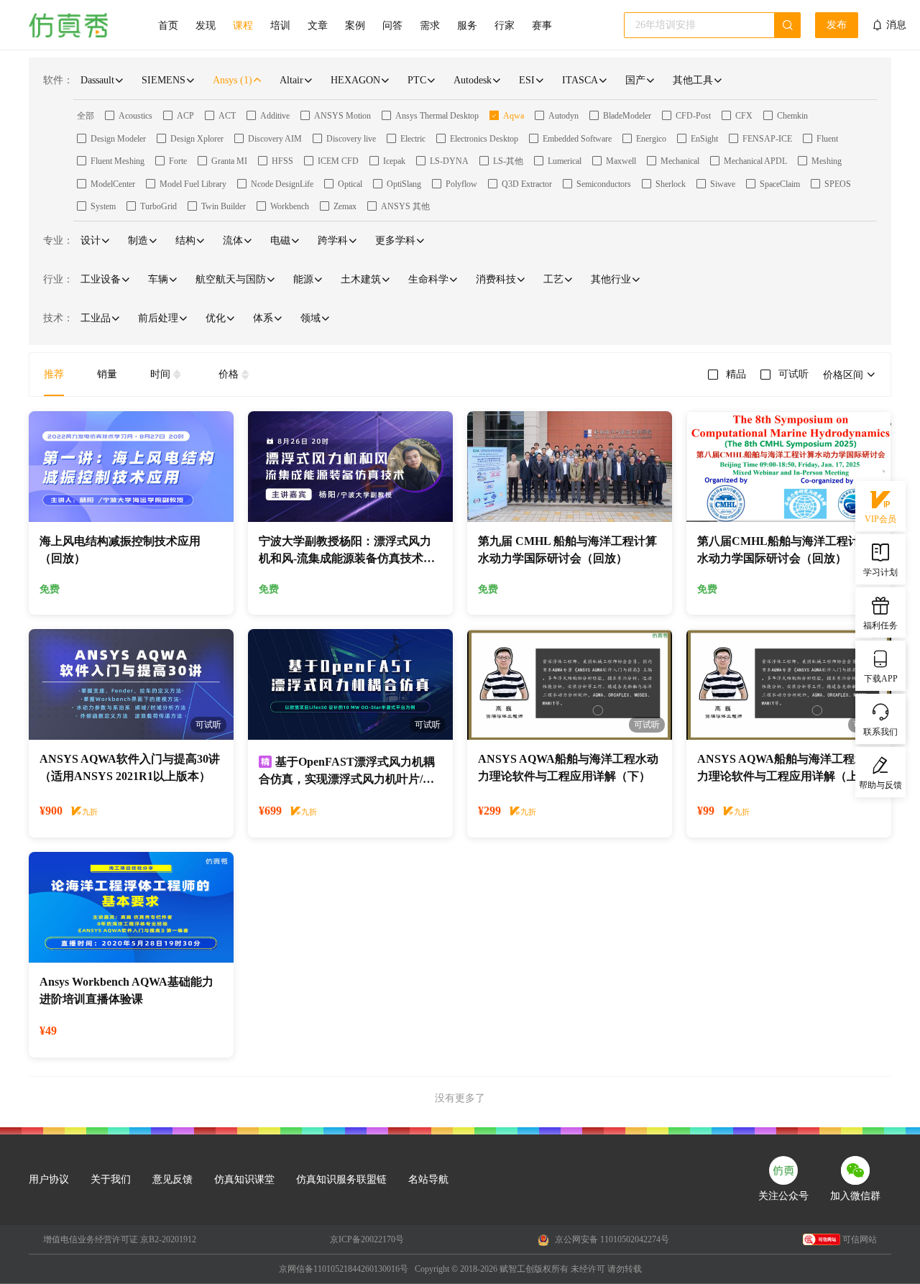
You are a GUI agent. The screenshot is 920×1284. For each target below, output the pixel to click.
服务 (467, 25)
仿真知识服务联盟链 (341, 1179)
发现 (206, 25)
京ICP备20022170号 (367, 1239)
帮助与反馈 (880, 785)
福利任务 (880, 625)
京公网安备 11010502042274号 (611, 1239)
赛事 (542, 25)
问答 (392, 25)
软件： (58, 80)
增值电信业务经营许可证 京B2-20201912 (119, 1239)
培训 (280, 25)
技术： (58, 318)
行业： (58, 279)
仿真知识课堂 (244, 1179)
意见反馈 (172, 1179)
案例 (355, 25)
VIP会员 (880, 519)
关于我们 (111, 1179)
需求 (430, 25)
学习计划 (880, 572)
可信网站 (859, 1239)
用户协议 (49, 1179)
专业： (58, 240)
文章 (318, 25)
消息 (896, 24)
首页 (168, 25)
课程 (243, 25)
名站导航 (428, 1179)
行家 (504, 25)
